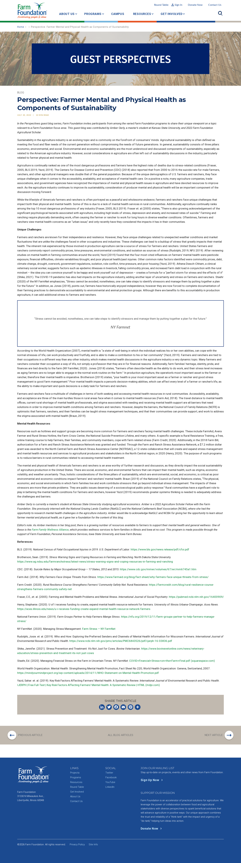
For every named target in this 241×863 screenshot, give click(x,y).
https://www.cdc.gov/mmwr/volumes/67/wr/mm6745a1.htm (158, 569)
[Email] (123, 707)
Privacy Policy (77, 844)
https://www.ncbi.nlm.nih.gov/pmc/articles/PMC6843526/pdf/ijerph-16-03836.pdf (120, 641)
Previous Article (30, 735)
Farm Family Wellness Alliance (50, 529)
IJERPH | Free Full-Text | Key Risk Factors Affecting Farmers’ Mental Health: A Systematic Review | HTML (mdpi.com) (88, 685)
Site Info (93, 844)
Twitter (109, 772)
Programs (92, 14)
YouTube (110, 782)
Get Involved (171, 14)
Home (20, 27)
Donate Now (195, 5)
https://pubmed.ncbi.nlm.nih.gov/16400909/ (196, 596)
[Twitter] (109, 707)
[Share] (137, 707)
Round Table (77, 786)
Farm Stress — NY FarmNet (98, 628)
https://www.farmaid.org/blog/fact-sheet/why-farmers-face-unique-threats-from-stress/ (153, 577)
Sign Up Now (150, 780)
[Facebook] (116, 707)
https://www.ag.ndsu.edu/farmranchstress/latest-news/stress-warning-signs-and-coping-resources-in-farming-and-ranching (95, 561)
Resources (142, 14)
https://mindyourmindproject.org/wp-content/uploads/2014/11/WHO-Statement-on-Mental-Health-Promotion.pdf (88, 673)
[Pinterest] (130, 707)
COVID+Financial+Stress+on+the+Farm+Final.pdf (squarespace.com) (172, 660)
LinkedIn (109, 786)
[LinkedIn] (102, 707)
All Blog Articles (120, 735)
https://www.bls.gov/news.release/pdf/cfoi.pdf (160, 549)
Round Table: (168, 5)
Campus (117, 14)
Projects (75, 772)
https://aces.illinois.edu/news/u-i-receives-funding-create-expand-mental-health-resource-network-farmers (83, 609)
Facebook (111, 777)
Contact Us (214, 5)
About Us (67, 14)
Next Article (214, 735)
